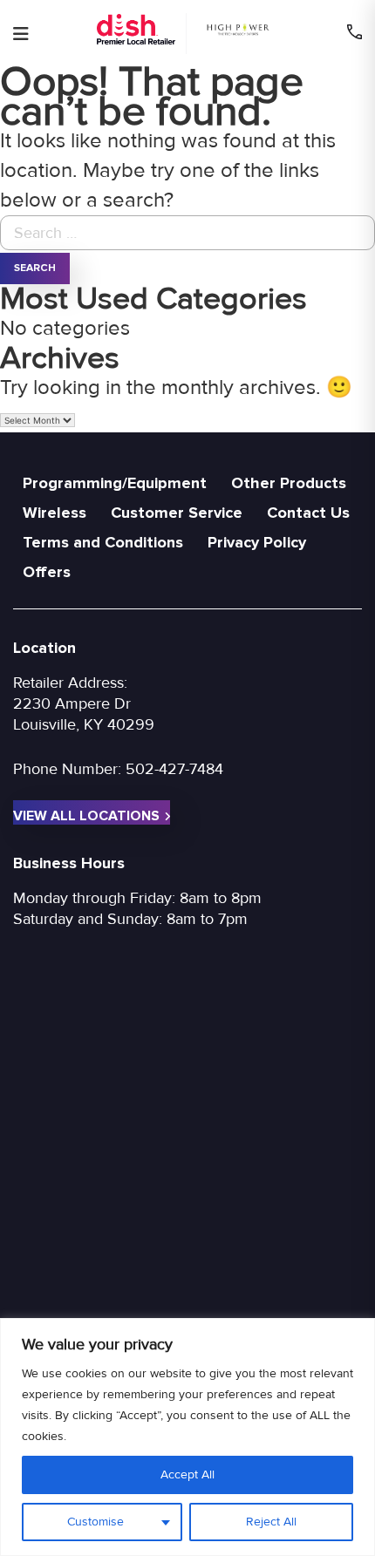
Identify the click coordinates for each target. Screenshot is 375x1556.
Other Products (288, 483)
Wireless (54, 512)
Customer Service (176, 512)
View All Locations (86, 816)
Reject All (271, 1521)
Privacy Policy (257, 542)
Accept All (187, 1474)
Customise (95, 1521)
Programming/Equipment (115, 483)
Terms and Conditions (103, 542)
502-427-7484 (174, 768)
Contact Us (308, 512)
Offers (47, 571)
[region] (187, 1437)
